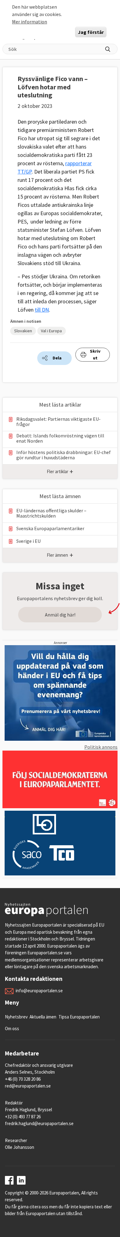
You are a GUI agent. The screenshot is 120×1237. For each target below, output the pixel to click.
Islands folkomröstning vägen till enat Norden (60, 438)
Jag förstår (91, 32)
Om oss (12, 1028)
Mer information (29, 21)
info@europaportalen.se (39, 990)
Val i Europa (51, 331)
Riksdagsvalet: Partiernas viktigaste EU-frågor (58, 421)
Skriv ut (95, 354)
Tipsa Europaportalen (79, 1017)
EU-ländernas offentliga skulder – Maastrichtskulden (51, 513)
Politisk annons (101, 747)
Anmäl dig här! (60, 615)
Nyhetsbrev (16, 1017)
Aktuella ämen (43, 1017)
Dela (57, 358)
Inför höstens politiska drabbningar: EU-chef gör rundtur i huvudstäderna (63, 455)
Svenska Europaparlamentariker (50, 528)
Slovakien (23, 331)
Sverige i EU (28, 541)
